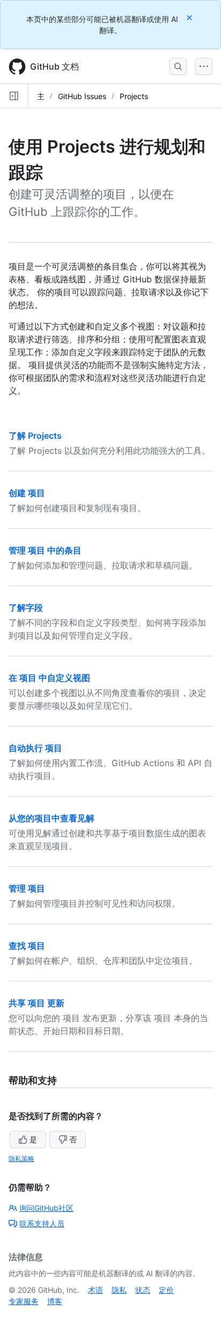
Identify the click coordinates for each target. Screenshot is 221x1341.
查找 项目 (27, 945)
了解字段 (26, 607)
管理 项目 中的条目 (45, 550)
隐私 (119, 1289)
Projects (134, 96)
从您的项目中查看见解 (51, 818)
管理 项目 (27, 888)
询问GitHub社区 (46, 1207)
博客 (54, 1301)
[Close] (190, 17)
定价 (166, 1289)
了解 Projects (35, 435)
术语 (95, 1289)
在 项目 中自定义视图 (49, 677)
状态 (142, 1289)
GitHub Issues (82, 96)
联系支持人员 (41, 1223)
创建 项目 (27, 493)
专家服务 (24, 1301)
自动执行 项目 (35, 748)
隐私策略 (21, 1159)
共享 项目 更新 (36, 1003)
